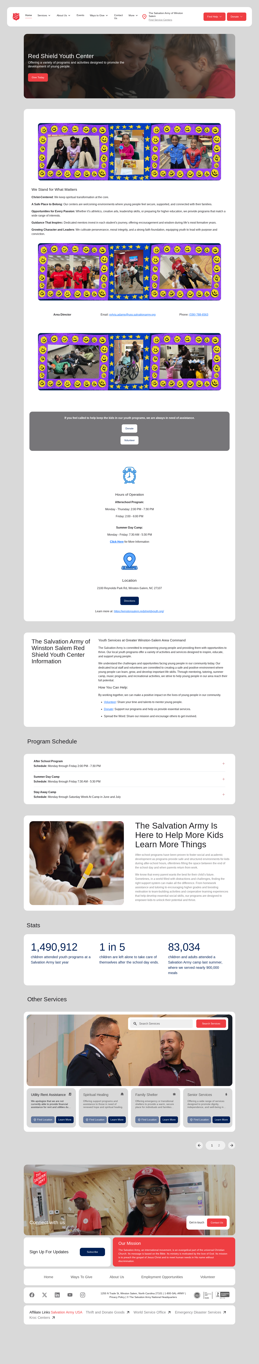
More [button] (131, 15)
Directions (129, 600)
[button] (199, 1145)
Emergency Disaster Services (201, 1312)
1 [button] (212, 1145)
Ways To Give (81, 1277)
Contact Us (118, 17)
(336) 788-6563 (198, 314)
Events (80, 15)
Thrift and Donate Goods (108, 1312)
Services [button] (42, 15)
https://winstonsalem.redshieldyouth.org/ (139, 611)
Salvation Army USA (66, 1312)
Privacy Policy (117, 1297)
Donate (235, 16)
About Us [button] (62, 15)
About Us (117, 1277)
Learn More (64, 1119)
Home (28, 15)
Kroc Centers (42, 1317)
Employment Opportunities (162, 1277)
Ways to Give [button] (97, 15)
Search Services (211, 1023)
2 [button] (219, 1145)
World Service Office (152, 1312)
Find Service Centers (160, 19)
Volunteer (129, 440)
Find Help (212, 16)
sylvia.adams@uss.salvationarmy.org (132, 314)
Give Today (38, 77)
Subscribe (92, 1251)
